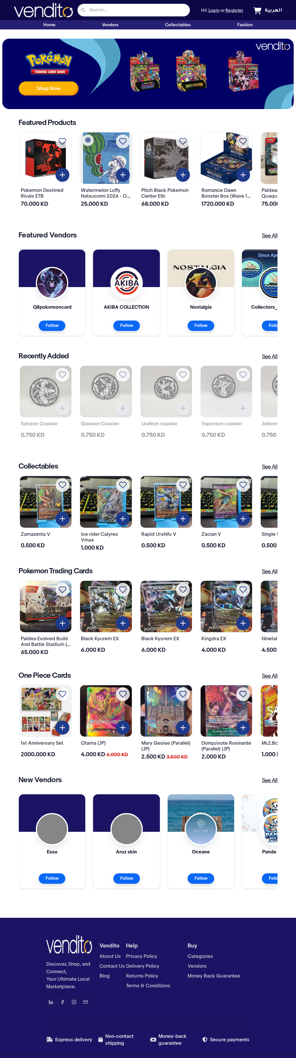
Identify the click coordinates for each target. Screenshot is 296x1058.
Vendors (110, 25)
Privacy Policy (141, 956)
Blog (104, 976)
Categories (200, 956)
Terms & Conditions (148, 986)
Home (49, 25)
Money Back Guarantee (214, 976)
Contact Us (112, 966)
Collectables (178, 25)
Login (214, 11)
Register (234, 11)
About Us (110, 956)
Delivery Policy (142, 966)
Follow (52, 326)
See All (270, 236)
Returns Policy (142, 976)
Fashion (245, 25)
